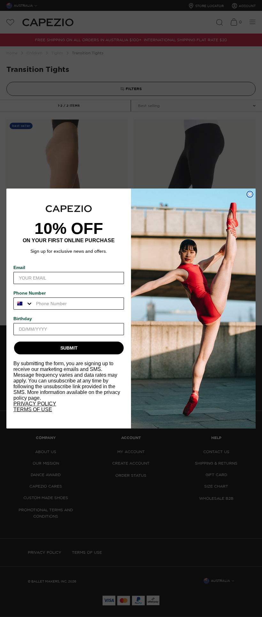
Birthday (22, 318)
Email (19, 267)
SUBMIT (69, 348)
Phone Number (29, 293)
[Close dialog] (250, 194)
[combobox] (23, 303)
